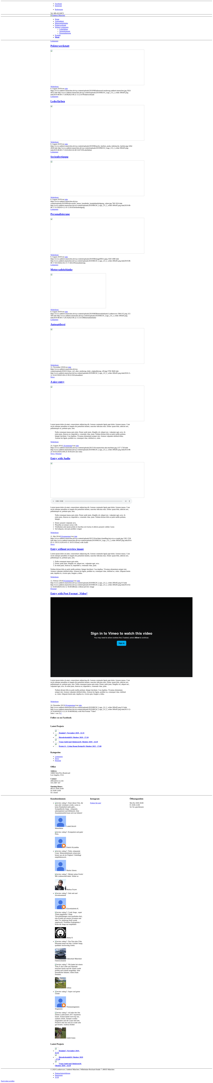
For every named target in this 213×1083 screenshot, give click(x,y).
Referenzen (59, 9)
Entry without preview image (67, 549)
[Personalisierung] (97, 253)
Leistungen (54, 41)
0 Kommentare (65, 536)
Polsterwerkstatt (59, 45)
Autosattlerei (57, 324)
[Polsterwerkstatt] (97, 85)
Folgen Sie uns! (95, 803)
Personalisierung (60, 214)
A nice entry (57, 381)
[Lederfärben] (97, 140)
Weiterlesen (54, 87)
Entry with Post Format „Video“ (69, 593)
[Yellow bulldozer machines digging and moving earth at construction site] (97, 421)
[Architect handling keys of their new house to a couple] (97, 497)
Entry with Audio (60, 458)
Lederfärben (57, 101)
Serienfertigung (59, 156)
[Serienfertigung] (97, 195)
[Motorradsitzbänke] (78, 308)
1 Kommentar (67, 446)
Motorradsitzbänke (61, 269)
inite (66, 89)
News (52, 377)
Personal (58, 454)
